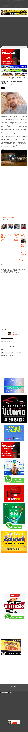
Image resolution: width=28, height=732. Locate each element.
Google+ (12, 217)
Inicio (2, 77)
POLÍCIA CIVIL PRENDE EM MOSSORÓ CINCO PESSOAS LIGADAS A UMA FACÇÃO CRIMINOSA (23, 249)
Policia (9, 77)
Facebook (4, 217)
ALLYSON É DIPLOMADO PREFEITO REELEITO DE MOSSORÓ (10, 232)
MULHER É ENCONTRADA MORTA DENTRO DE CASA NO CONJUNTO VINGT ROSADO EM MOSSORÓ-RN (3, 235)
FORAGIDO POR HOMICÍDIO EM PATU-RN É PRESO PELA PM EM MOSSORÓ (23, 233)
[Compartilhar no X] (6, 219)
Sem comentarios (19, 84)
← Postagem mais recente (21, 257)
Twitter (8, 217)
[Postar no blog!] (5, 219)
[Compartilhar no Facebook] (7, 219)
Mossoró (6, 77)
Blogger (16, 686)
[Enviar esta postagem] (2, 219)
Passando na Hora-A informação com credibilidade (17, 685)
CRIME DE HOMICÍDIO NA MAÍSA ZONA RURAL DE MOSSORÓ (12, 82)
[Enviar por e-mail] (3, 219)
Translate (23, 352)
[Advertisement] (14, 31)
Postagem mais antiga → (22, 259)
